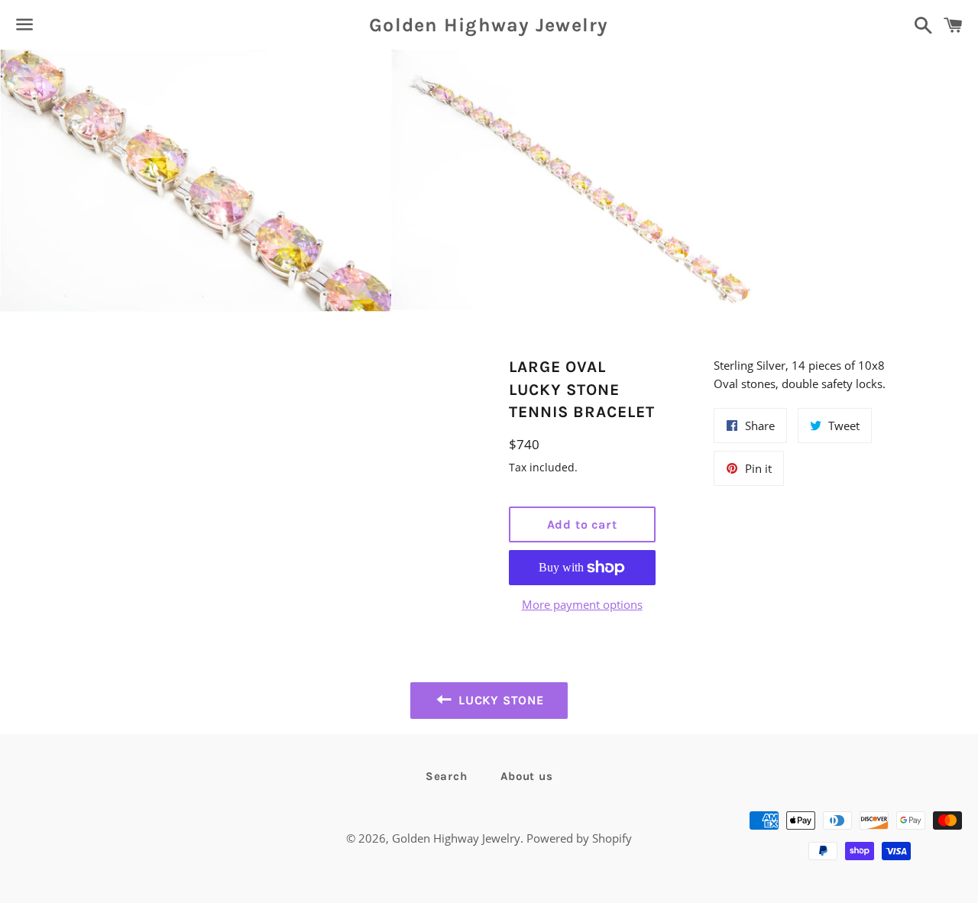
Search (447, 776)
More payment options (582, 604)
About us (526, 776)
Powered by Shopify (579, 838)
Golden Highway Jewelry (489, 25)
